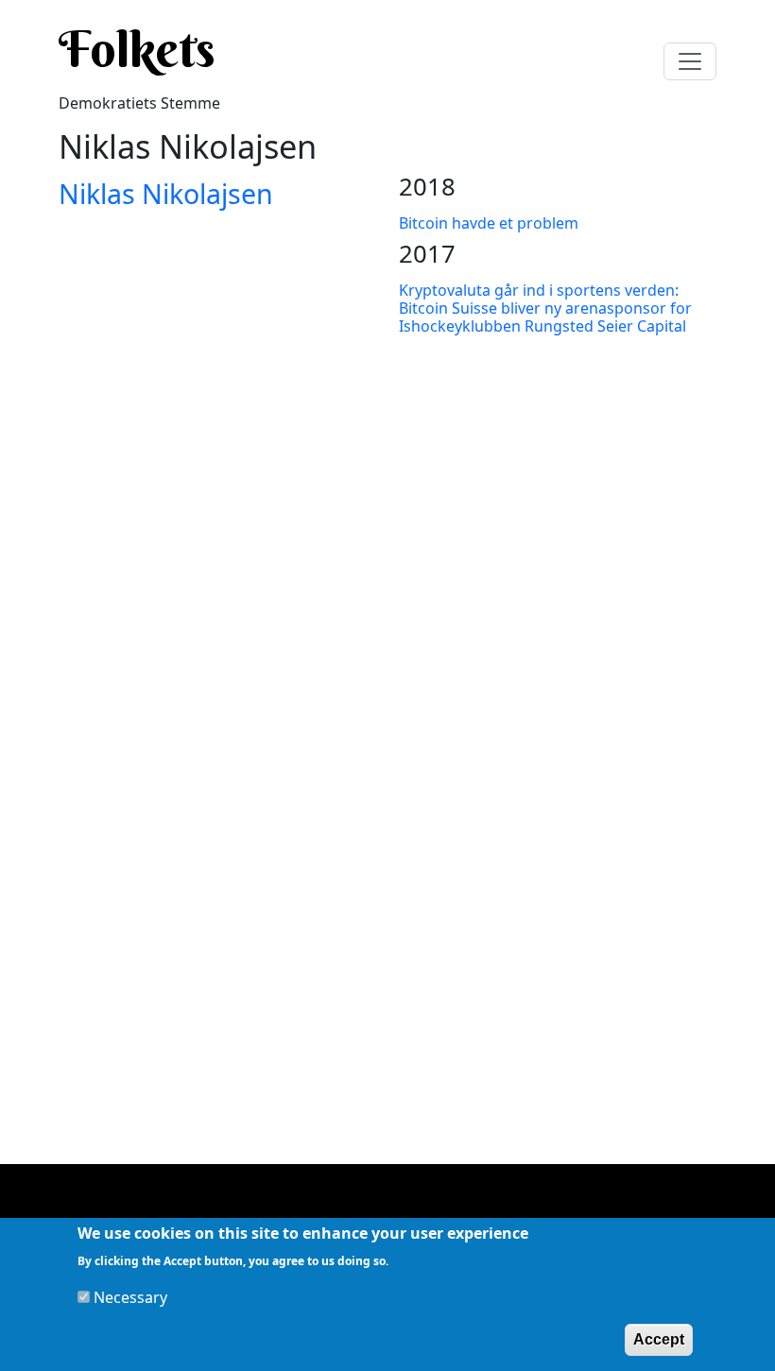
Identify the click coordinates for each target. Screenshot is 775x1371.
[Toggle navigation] (689, 61)
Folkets (137, 49)
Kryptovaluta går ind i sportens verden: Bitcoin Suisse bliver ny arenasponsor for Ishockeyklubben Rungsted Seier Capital (545, 308)
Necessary (130, 1297)
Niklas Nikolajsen (166, 193)
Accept (658, 1339)
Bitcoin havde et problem (488, 223)
